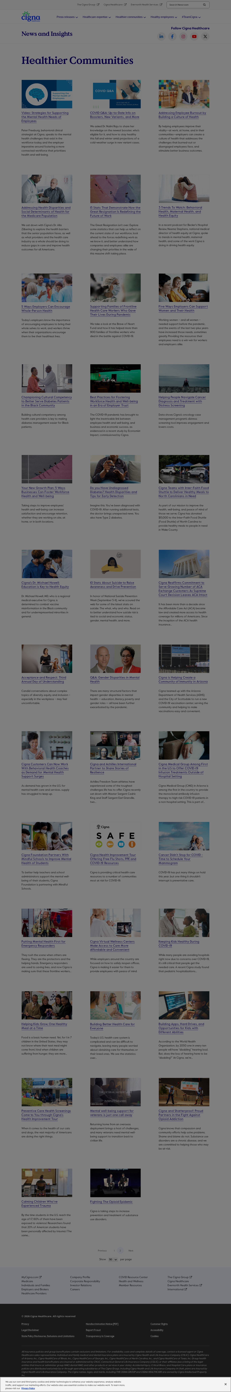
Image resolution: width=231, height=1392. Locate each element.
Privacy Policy (28, 1388)
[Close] (225, 1384)
